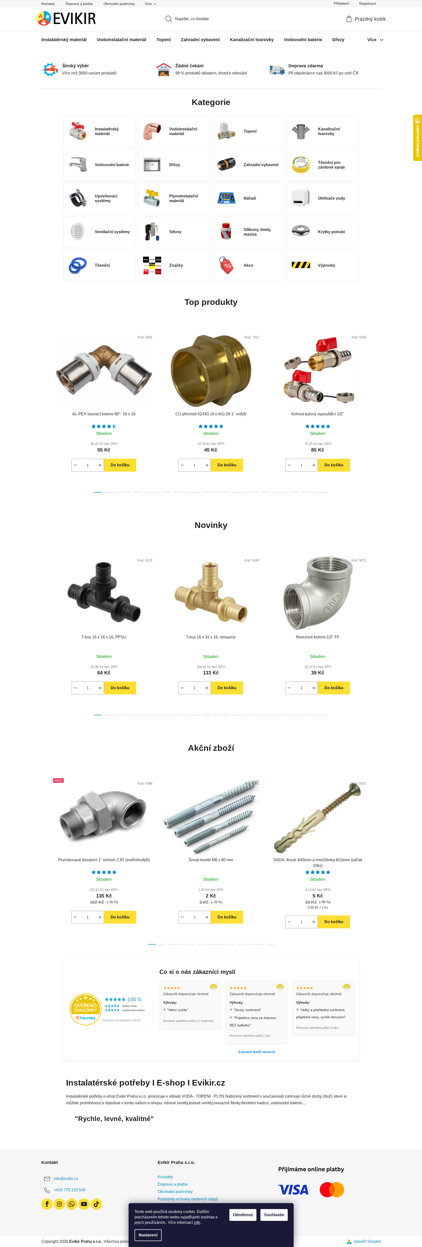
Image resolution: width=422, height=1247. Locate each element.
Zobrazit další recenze (256, 1052)
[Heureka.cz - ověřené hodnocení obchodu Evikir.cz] (111, 1009)
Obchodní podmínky (119, 4)
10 (250, 944)
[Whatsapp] (71, 1204)
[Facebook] (47, 1204)
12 (270, 944)
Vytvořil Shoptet (367, 1241)
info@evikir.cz (66, 1179)
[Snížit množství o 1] (75, 465)
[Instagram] (59, 1204)
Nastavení (148, 1235)
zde (197, 1222)
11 (260, 944)
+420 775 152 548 (69, 1190)
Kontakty (48, 4)
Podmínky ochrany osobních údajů (188, 1199)
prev (45, 411)
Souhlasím (274, 1215)
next (377, 411)
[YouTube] (84, 1204)
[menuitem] (64, 39)
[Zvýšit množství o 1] (100, 465)
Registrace (367, 3)
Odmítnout (243, 1215)
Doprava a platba (79, 4)
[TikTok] (96, 1204)
